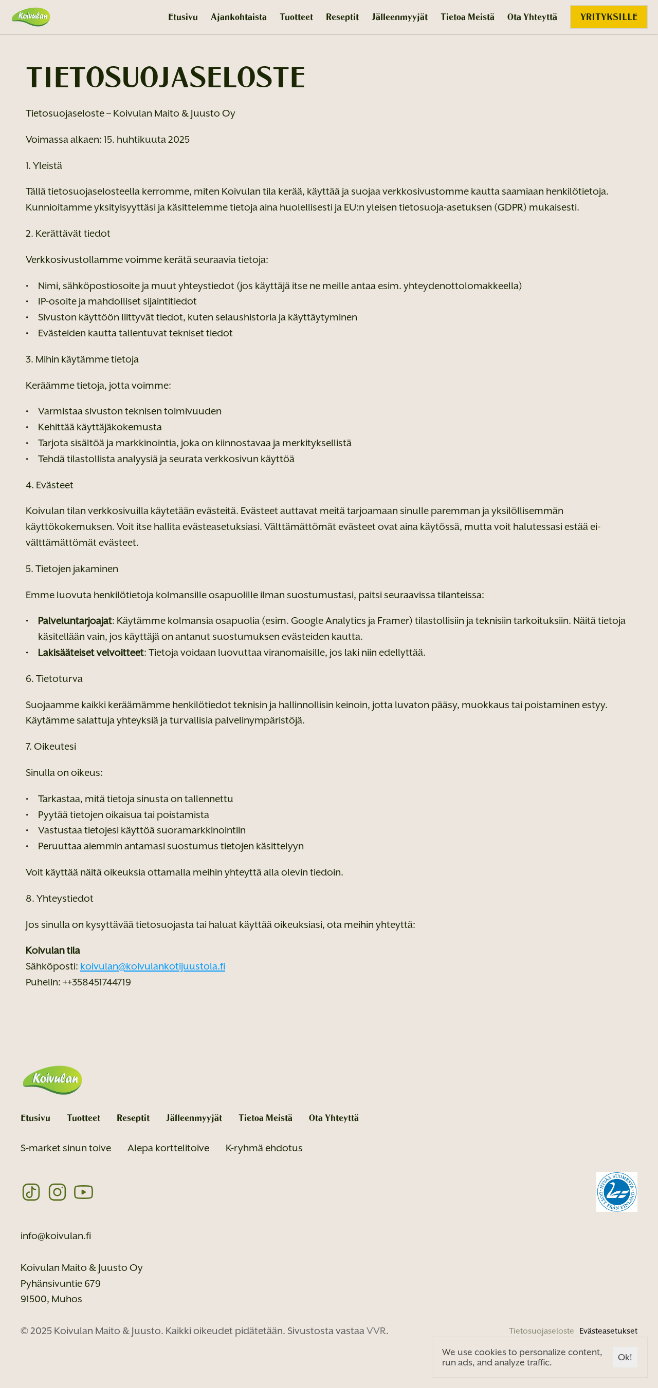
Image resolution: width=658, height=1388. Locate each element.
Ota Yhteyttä (532, 17)
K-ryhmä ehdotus (264, 1147)
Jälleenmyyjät (400, 17)
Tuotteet (296, 17)
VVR (376, 1330)
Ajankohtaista (239, 17)
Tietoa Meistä (468, 17)
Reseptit (342, 17)
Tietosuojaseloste (541, 1331)
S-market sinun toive (66, 1147)
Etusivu (183, 17)
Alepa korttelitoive (168, 1147)
